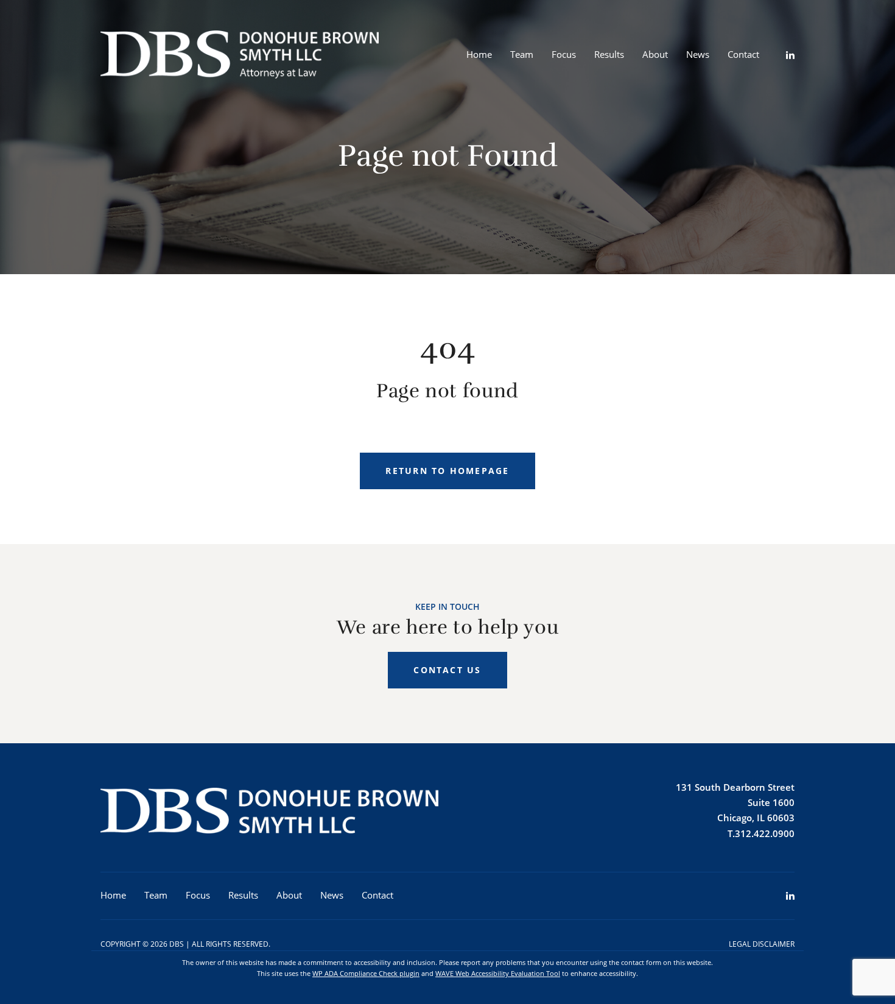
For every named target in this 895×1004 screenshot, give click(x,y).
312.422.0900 (765, 833)
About (655, 54)
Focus (564, 54)
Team (521, 54)
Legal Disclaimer (762, 944)
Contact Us (447, 670)
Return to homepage (447, 470)
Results (609, 54)
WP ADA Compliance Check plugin (365, 973)
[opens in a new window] (781, 55)
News (697, 54)
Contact (743, 54)
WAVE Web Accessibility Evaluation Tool (497, 973)
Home (479, 54)
